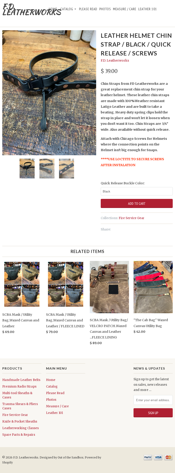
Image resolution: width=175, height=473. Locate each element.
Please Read (88, 9)
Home (53, 9)
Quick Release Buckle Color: (123, 183)
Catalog (68, 9)
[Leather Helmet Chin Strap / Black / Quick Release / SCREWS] (49, 92)
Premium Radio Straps (19, 386)
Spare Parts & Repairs (18, 435)
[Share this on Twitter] (113, 229)
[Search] (165, 20)
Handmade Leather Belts (21, 380)
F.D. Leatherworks (21, 9)
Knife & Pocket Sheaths (19, 421)
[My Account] (160, 20)
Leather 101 (147, 9)
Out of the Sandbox (70, 457)
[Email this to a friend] (128, 229)
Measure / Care (124, 9)
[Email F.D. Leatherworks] (170, 10)
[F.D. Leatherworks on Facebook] (160, 10)
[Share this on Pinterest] (122, 229)
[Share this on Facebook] (118, 229)
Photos (105, 9)
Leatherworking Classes (20, 428)
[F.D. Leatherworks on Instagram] (165, 10)
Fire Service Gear (131, 218)
